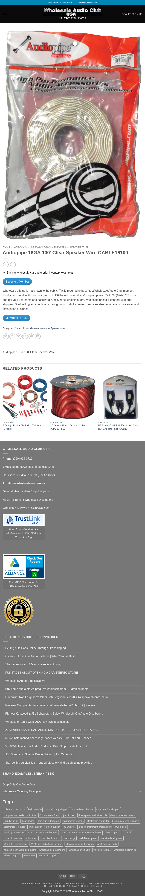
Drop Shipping (11, 821)
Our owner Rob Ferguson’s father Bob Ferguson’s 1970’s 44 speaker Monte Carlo (56, 697)
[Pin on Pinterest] (31, 336)
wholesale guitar (12, 855)
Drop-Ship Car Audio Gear (19, 784)
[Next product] (5, 264)
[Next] (142, 408)
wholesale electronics (125, 850)
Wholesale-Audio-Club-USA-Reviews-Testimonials (37, 721)
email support (35, 826)
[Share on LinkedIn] (38, 336)
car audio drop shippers (57, 809)
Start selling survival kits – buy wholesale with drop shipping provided (48, 762)
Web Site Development (15, 844)
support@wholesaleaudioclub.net (33, 466)
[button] (5, 14)
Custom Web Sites (49, 815)
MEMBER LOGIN (16, 317)
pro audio (127, 832)
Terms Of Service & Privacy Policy (66, 886)
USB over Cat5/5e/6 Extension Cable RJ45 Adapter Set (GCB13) (118, 427)
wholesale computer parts (52, 850)
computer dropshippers (108, 809)
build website (35, 809)
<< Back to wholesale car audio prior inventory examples (38, 272)
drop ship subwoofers (48, 821)
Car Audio (20, 246)
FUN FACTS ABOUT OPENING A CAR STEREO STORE (41, 672)
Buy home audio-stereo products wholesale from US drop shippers (46, 688)
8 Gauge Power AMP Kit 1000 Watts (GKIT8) (23, 427)
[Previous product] (13, 264)
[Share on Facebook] (12, 336)
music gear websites (14, 832)
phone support (112, 832)
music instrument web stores (43, 832)
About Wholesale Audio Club (73, 883)
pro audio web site (13, 838)
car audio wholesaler (82, 809)
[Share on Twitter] (19, 336)
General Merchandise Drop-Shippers (26, 491)
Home (6, 246)
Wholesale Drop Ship (79, 850)
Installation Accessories (48, 246)
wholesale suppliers (49, 855)
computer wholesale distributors (20, 815)
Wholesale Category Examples (22, 791)
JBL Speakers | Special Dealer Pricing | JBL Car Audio (39, 754)
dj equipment (68, 815)
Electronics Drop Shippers (125, 821)
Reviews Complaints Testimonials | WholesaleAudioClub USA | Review (50, 705)
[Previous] (2, 408)
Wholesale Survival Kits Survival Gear (26, 507)
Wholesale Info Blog (108, 883)
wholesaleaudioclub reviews (80, 844)
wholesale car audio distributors (20, 850)
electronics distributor (98, 821)
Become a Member (17, 281)
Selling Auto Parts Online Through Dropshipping (35, 648)
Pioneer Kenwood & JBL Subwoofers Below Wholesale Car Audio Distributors (54, 713)
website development (112, 838)
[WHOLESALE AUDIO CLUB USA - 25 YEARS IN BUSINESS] (72, 12)
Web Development (88, 838)
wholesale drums (102, 850)
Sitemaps (96, 886)
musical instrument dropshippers (95, 826)
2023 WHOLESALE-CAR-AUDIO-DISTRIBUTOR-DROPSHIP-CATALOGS (52, 729)
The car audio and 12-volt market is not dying (33, 664)
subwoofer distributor (50, 838)
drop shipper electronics (122, 815)
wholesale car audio (107, 844)
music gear (120, 826)
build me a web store (14, 809)
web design (70, 838)
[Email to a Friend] (25, 336)
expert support (53, 826)
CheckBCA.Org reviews (22, 582)
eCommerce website (73, 821)
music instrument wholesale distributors (81, 832)
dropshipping (27, 821)
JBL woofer (69, 826)
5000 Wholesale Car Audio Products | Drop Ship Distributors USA (46, 746)
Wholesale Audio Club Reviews (25, 680)
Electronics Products (14, 826)
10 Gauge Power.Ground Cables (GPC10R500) (68, 427)
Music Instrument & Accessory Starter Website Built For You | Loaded (48, 738)
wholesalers (30, 855)
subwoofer (31, 838)
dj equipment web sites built (93, 815)
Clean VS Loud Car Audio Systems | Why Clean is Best (40, 656)
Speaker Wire (78, 246)
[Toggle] (140, 791)
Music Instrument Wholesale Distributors (28, 499)
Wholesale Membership (37, 883)
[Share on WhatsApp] (6, 336)
